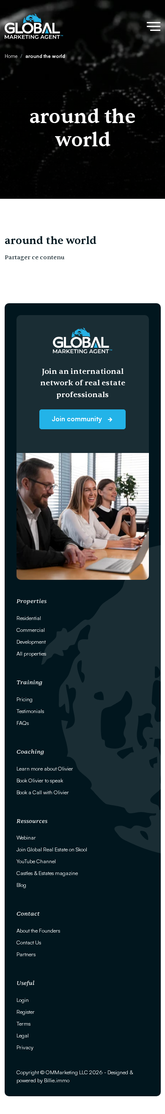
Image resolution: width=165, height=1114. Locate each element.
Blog (21, 884)
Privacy (24, 1047)
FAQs (22, 722)
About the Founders (38, 930)
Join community (78, 418)
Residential (28, 618)
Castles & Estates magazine (47, 873)
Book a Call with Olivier (42, 792)
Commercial (30, 629)
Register (25, 1011)
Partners (26, 954)
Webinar (26, 837)
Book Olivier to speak (39, 780)
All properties (31, 653)
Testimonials (30, 711)
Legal (22, 1035)
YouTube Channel (36, 861)
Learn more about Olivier (44, 768)
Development (31, 641)
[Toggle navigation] (153, 26)
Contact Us (28, 942)
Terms (23, 1023)
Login (22, 999)
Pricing (24, 699)
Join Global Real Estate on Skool (51, 849)
